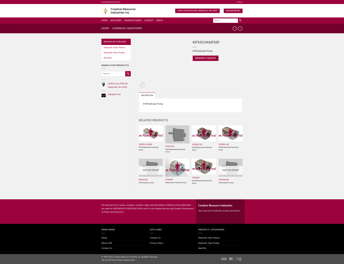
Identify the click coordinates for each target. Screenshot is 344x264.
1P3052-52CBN (145, 144)
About (159, 20)
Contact (239, 2)
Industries (116, 20)
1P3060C (196, 178)
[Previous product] (240, 28)
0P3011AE (143, 180)
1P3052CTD (197, 145)
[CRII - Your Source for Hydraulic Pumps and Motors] (123, 10)
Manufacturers (133, 20)
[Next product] (235, 28)
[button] (142, 85)
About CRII (106, 243)
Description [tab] (147, 95)
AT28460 (169, 180)
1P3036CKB (224, 180)
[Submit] (240, 20)
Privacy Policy (156, 243)
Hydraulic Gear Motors (114, 47)
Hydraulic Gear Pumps (127, 28)
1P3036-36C (224, 144)
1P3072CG (169, 146)
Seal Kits (108, 58)
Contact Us (106, 248)
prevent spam (129, 260)
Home (104, 20)
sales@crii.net (114, 94)
